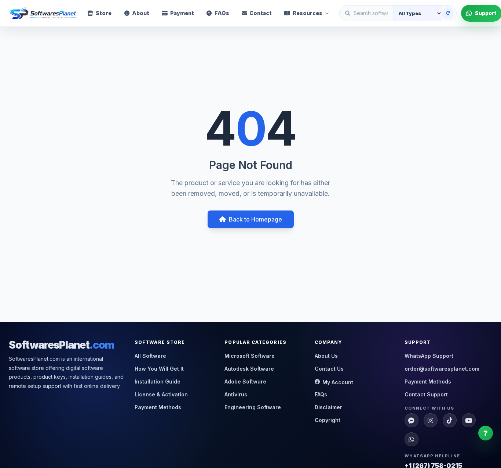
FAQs (222, 13)
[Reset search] (448, 13)
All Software (150, 356)
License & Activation (161, 394)
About (140, 13)
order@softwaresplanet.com (442, 369)
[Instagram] (431, 420)
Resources (307, 13)
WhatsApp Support (429, 356)
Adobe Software (245, 381)
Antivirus (235, 394)
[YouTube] (469, 420)
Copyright (327, 420)
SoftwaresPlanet (61, 345)
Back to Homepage (255, 219)
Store (103, 13)
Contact (260, 13)
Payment (182, 13)
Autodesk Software (249, 369)
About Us (326, 356)
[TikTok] (450, 420)
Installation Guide (157, 381)
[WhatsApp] (411, 439)
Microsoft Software (249, 356)
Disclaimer (328, 407)
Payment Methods (158, 407)
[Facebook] (411, 420)
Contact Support (426, 394)
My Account (337, 382)
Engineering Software (252, 407)
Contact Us (329, 369)
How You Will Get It (159, 369)
